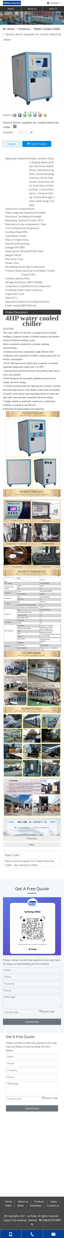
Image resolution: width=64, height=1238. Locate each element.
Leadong (21, 1220)
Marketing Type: (14, 220)
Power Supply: (13, 305)
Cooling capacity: (14, 278)
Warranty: (10, 259)
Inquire (12, 144)
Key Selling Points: (15, 266)
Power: (9, 263)
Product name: (13, 270)
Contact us (53, 1205)
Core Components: (15, 228)
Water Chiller (12, 855)
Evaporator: (11, 294)
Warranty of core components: (22, 224)
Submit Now (32, 1021)
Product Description (16, 312)
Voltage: (9, 247)
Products (39, 1201)
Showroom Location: (16, 208)
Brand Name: (12, 243)
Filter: (8, 297)
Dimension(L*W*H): (16, 251)
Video (8, 1205)
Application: (11, 301)
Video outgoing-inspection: (20, 212)
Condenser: (11, 290)
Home (11, 8)
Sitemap (32, 1220)
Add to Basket (39, 144)
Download (35, 1205)
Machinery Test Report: (18, 216)
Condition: (11, 232)
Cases (53, 1201)
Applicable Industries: (17, 158)
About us (32, 8)
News (20, 1205)
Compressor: (12, 286)
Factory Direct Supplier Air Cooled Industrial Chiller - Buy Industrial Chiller (29, 863)
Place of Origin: (13, 239)
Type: (8, 236)
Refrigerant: (12, 282)
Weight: (9, 255)
